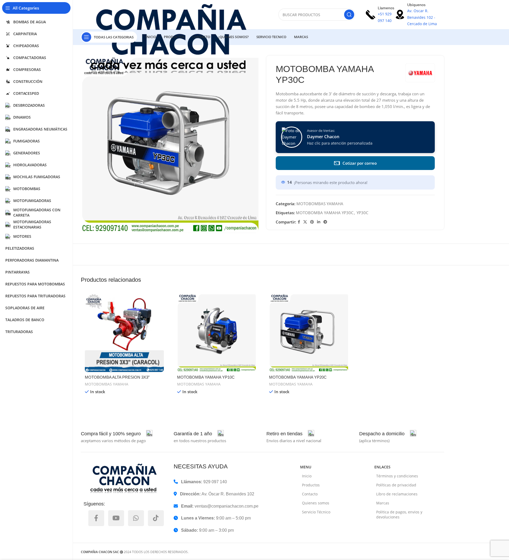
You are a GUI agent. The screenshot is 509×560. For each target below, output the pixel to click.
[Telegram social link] (325, 222)
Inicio (306, 475)
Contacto (310, 493)
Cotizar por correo (360, 163)
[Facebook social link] (299, 222)
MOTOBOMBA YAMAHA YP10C (206, 377)
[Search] (349, 15)
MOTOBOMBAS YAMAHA (319, 203)
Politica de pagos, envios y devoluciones (399, 514)
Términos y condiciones (397, 475)
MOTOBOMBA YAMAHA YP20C (298, 377)
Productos (311, 484)
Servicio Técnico (316, 511)
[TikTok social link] (156, 518)
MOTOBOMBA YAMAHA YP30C (324, 212)
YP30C (362, 212)
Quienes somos (315, 502)
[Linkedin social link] (318, 222)
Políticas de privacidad (396, 484)
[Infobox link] (116, 433)
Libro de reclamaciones (397, 493)
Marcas (382, 502)
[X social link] (305, 222)
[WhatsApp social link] (136, 518)
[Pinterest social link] (312, 222)
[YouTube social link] (116, 518)
